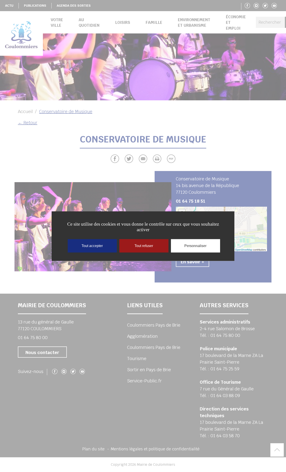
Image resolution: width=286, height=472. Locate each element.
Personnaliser (195, 245)
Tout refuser (144, 245)
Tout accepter (92, 245)
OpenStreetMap (243, 249)
